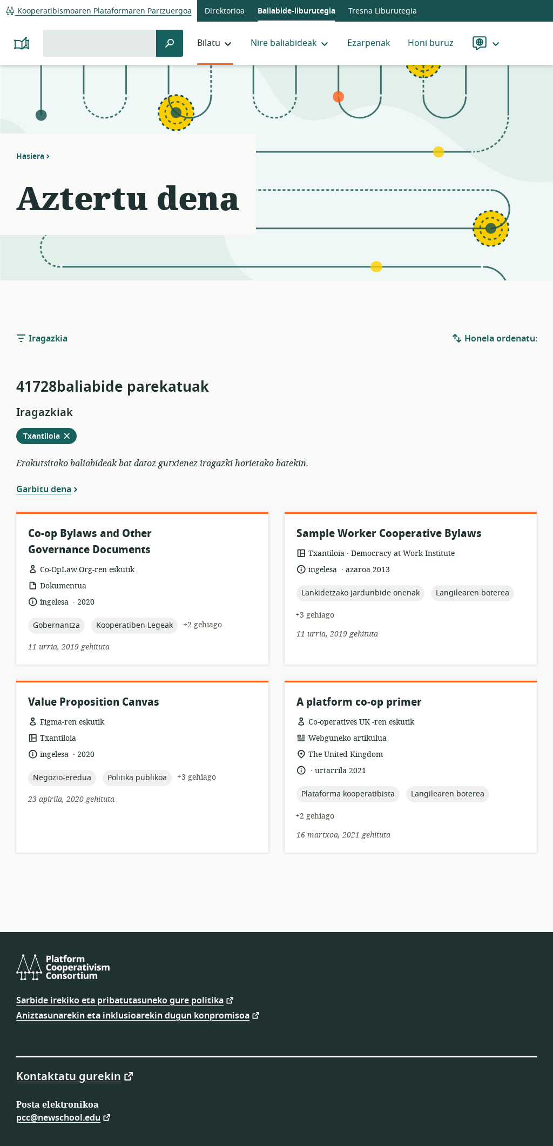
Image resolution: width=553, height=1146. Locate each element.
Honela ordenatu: (499, 338)
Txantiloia (50, 437)
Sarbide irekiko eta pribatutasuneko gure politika (120, 1000)
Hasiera (30, 156)
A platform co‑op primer (359, 702)
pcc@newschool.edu (58, 1117)
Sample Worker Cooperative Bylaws (389, 533)
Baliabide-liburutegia (296, 11)
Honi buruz (431, 43)
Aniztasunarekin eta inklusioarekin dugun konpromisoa (132, 1015)
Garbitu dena (43, 489)
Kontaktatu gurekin (68, 1075)
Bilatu (208, 43)
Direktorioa (225, 11)
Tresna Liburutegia (382, 11)
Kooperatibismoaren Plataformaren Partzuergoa (103, 11)
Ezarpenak (368, 43)
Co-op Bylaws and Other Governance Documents (90, 542)
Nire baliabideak (284, 43)
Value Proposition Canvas (93, 702)
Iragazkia (47, 338)
